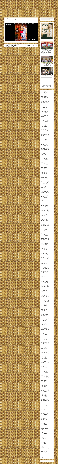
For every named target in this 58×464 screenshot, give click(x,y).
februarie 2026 (44, 98)
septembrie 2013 (44, 287)
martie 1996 (43, 422)
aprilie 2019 (43, 202)
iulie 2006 (43, 381)
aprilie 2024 (43, 126)
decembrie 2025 (44, 101)
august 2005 (43, 391)
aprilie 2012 (43, 309)
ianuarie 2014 (43, 282)
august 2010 (43, 334)
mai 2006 (43, 384)
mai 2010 (42, 338)
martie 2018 (43, 219)
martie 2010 (43, 339)
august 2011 (43, 319)
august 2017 (43, 228)
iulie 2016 (43, 244)
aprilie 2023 (43, 141)
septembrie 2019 (44, 196)
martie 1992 (43, 427)
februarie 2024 (44, 129)
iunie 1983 (43, 446)
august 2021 (43, 167)
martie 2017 (43, 234)
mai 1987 (42, 438)
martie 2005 (43, 396)
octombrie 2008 (44, 352)
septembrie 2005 (44, 390)
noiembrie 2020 (44, 178)
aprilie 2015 (43, 263)
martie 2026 (43, 97)
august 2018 (43, 212)
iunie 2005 (43, 394)
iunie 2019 (43, 200)
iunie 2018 (43, 215)
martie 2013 (43, 295)
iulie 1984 (43, 442)
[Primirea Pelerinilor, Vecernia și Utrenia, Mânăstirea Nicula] (47, 71)
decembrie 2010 (44, 329)
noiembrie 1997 (44, 418)
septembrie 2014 (44, 272)
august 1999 (43, 414)
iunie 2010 (43, 337)
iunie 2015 (43, 261)
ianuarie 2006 (43, 387)
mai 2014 (42, 277)
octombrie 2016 (44, 240)
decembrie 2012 (44, 299)
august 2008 (43, 354)
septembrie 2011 (44, 318)
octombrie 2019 (44, 195)
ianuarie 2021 (43, 176)
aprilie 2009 (43, 348)
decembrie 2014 (44, 268)
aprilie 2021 (43, 172)
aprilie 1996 (43, 420)
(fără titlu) (46, 39)
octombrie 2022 (44, 149)
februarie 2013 (44, 296)
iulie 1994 (43, 423)
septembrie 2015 (44, 257)
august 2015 (43, 258)
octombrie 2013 (44, 286)
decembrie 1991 (44, 428)
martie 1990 (43, 432)
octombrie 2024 (44, 119)
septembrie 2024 (44, 120)
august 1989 (43, 433)
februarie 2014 (44, 281)
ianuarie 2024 (43, 130)
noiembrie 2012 (44, 300)
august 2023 (43, 136)
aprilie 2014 (43, 278)
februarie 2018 (44, 220)
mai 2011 (42, 323)
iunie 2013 (43, 291)
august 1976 (43, 455)
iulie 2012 (43, 305)
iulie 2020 (43, 183)
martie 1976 (43, 456)
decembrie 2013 (44, 283)
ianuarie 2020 (43, 191)
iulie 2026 (43, 92)
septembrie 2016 (44, 242)
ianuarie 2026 (43, 100)
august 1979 (43, 451)
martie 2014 (43, 280)
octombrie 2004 (44, 400)
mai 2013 (42, 292)
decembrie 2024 (44, 116)
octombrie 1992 (44, 425)
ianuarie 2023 (43, 145)
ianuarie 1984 (43, 443)
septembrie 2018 (44, 211)
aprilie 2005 (43, 395)
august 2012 (43, 304)
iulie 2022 (43, 153)
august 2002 (43, 405)
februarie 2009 (44, 349)
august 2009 (43, 344)
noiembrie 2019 (44, 193)
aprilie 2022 (43, 157)
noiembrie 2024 (44, 117)
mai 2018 (42, 216)
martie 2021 (43, 173)
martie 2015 (43, 264)
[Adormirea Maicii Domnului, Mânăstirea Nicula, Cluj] (47, 60)
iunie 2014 (43, 276)
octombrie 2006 (44, 377)
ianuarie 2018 (43, 221)
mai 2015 (42, 262)
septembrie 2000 (44, 408)
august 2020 (43, 182)
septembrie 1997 (44, 419)
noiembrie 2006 (44, 376)
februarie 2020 (44, 190)
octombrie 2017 (44, 225)
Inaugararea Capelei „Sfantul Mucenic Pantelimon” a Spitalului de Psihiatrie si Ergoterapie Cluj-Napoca (12, 45)
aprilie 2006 (43, 385)
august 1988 (43, 434)
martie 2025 (43, 112)
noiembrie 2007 (44, 363)
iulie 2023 (43, 138)
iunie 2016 (43, 245)
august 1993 (43, 424)
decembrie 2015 (44, 253)
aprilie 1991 (43, 429)
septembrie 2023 (44, 135)
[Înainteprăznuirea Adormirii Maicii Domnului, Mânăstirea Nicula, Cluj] (47, 81)
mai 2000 (43, 410)
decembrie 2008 (44, 351)
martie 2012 (43, 310)
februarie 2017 (44, 235)
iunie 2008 (43, 356)
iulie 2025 (43, 107)
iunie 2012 (43, 306)
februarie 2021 (44, 174)
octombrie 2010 (44, 332)
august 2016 (43, 243)
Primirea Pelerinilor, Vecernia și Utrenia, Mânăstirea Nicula (47, 76)
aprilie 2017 (43, 233)
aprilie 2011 (43, 324)
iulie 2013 (43, 290)
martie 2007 (43, 371)
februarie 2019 (44, 205)
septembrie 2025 (44, 105)
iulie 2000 (43, 409)
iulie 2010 (43, 335)
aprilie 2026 (43, 96)
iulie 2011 (43, 320)
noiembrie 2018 (44, 209)
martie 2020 (43, 188)
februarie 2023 (44, 144)
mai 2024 (43, 125)
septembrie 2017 (44, 226)
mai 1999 (42, 415)
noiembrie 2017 (44, 224)
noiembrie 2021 (44, 163)
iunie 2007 (43, 368)
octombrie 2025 (44, 103)
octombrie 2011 (44, 316)
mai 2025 (43, 110)
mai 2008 (43, 357)
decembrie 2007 (44, 362)
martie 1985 (43, 441)
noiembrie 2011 (44, 315)
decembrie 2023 (44, 131)
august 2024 (43, 121)
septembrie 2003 (44, 403)
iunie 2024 (43, 124)
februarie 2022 (44, 159)
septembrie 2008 (44, 353)
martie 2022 (43, 158)
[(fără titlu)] (47, 31)
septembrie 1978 (44, 453)
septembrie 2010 (44, 333)
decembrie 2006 (44, 375)
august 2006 (43, 380)
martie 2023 (43, 143)
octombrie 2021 (44, 164)
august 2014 (43, 273)
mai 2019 (42, 201)
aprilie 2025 (43, 111)
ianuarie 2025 (43, 115)
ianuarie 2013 (43, 297)
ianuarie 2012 (43, 313)
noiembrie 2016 (44, 239)
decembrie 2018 (44, 207)
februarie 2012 (44, 311)
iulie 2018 (43, 214)
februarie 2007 (44, 372)
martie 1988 (43, 437)
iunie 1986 (43, 439)
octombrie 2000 (44, 406)
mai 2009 (43, 347)
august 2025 (43, 106)
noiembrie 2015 (44, 254)
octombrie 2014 (44, 271)
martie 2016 (43, 249)
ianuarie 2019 (43, 206)
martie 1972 (43, 457)
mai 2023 (43, 140)
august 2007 (43, 367)
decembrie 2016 (44, 238)
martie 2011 (43, 325)
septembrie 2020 (44, 181)
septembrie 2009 (44, 343)
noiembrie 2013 (44, 285)
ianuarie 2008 (43, 361)
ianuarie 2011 (43, 328)
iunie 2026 (43, 93)
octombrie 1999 (44, 413)
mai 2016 (42, 247)
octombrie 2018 (44, 210)
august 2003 (43, 404)
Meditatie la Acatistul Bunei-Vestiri (31, 45)
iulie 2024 (43, 122)
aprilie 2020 (43, 187)
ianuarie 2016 (43, 252)
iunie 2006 (43, 382)
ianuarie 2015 (43, 267)
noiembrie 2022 (44, 148)
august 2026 (43, 91)
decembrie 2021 (44, 162)
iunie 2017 (43, 230)
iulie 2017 (43, 229)
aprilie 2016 (43, 248)
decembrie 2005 (44, 389)
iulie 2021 (43, 168)
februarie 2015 (44, 266)
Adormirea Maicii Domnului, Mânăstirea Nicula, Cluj (47, 65)
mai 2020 (43, 186)
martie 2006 (43, 386)
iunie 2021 (43, 169)
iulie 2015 (43, 259)
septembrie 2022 (44, 150)
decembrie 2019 (44, 192)
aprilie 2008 (43, 358)
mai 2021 (42, 171)
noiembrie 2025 (44, 102)
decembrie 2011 (44, 314)
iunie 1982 (43, 447)
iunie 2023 (43, 139)
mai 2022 (43, 155)
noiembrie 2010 (44, 330)
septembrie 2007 (44, 366)
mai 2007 (43, 370)
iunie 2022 (43, 154)
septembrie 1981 (44, 448)
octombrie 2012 (44, 301)
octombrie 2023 (44, 134)
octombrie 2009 (44, 342)
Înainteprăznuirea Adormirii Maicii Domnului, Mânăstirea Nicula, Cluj (47, 86)
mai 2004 (43, 401)
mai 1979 (42, 452)
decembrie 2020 (44, 177)
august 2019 (43, 197)
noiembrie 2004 (44, 399)
